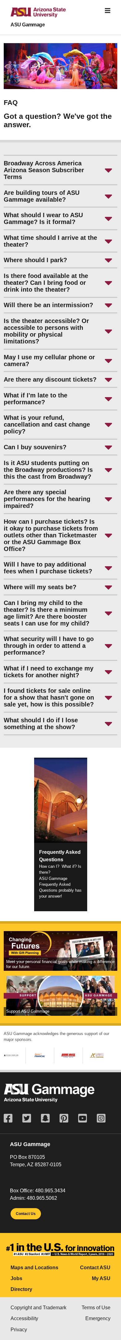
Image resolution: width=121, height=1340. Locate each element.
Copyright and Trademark (38, 1307)
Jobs (16, 1278)
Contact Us (26, 1214)
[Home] (33, 14)
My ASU (101, 1278)
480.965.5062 (42, 1198)
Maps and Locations (34, 1267)
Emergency (97, 1318)
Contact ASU (95, 1267)
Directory (21, 1289)
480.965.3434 (50, 1190)
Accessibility (24, 1318)
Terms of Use (96, 1307)
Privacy (19, 1329)
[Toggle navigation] (107, 10)
